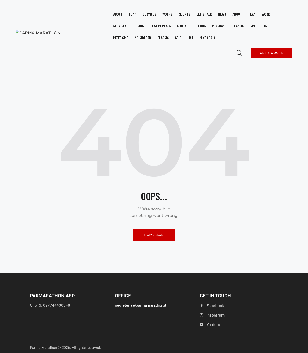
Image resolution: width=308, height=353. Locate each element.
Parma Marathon (43, 348)
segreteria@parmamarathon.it (140, 305)
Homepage (153, 235)
